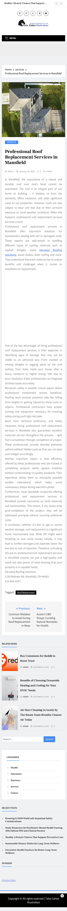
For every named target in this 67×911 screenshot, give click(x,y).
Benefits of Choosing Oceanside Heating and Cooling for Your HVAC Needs (39, 685)
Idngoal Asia (9, 880)
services (11, 142)
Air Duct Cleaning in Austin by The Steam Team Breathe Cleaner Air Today (41, 715)
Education (16, 773)
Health (14, 767)
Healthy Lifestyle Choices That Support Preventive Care (24, 3)
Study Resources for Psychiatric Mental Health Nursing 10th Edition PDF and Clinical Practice (33, 829)
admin (11, 171)
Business (15, 780)
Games (14, 792)
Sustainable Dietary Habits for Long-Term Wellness (32, 843)
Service (15, 786)
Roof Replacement (26, 592)
